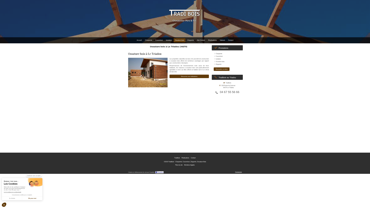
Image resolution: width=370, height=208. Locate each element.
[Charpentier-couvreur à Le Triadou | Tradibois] (185, 18)
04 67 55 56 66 (229, 92)
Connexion (238, 172)
